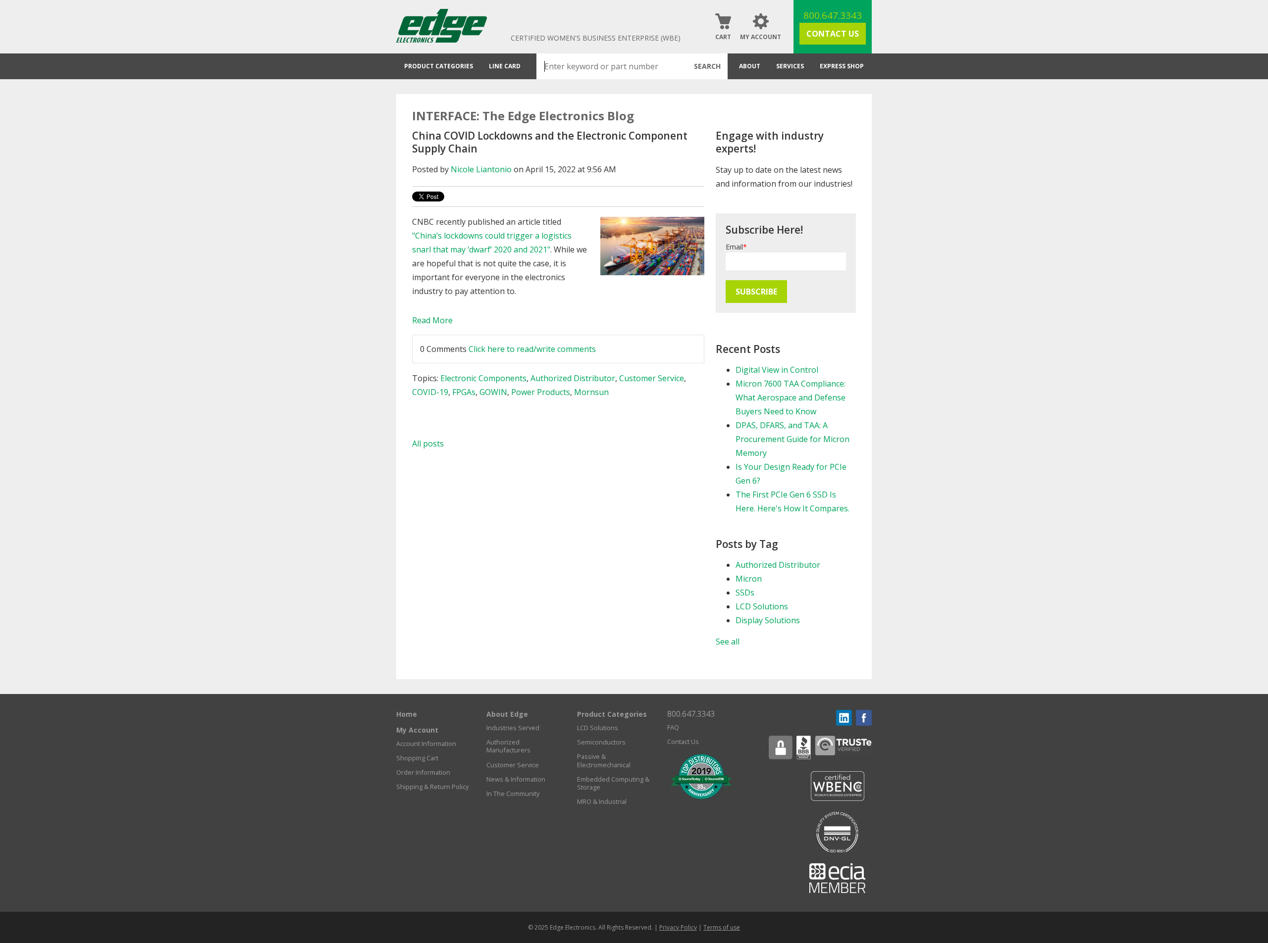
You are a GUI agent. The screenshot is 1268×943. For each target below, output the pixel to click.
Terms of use (721, 927)
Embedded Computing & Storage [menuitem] (613, 783)
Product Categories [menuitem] (438, 66)
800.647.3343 (832, 15)
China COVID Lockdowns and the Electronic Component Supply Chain (549, 142)
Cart (723, 37)
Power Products (540, 392)
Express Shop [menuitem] (842, 66)
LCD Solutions (762, 606)
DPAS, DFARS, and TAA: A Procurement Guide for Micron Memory (792, 439)
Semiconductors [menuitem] (601, 742)
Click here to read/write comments (532, 349)
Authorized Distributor (572, 378)
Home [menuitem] (406, 714)
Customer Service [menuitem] (512, 765)
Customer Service (651, 378)
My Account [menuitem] (417, 730)
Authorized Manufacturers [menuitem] (508, 746)
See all (728, 641)
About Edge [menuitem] (507, 714)
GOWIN (493, 392)
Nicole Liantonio (481, 169)
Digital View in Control (777, 369)
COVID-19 (430, 392)
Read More (432, 320)
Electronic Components (483, 378)
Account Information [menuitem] (426, 743)
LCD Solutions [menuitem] (597, 728)
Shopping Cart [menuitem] (417, 758)
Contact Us (832, 33)
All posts (428, 443)
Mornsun (591, 392)
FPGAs (464, 392)
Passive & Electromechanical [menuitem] (604, 760)
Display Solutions (768, 620)
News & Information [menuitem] (515, 779)
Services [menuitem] (790, 66)
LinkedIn (844, 718)
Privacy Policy (678, 927)
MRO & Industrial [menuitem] (602, 801)
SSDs (745, 592)
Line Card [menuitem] (505, 66)
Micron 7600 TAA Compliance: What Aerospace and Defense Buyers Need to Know (790, 397)
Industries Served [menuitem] (512, 728)
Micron (749, 578)
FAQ (673, 727)
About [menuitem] (749, 66)
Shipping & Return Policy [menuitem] (432, 787)
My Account (760, 37)
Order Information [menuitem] (423, 772)
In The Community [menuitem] (512, 793)
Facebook (864, 718)
